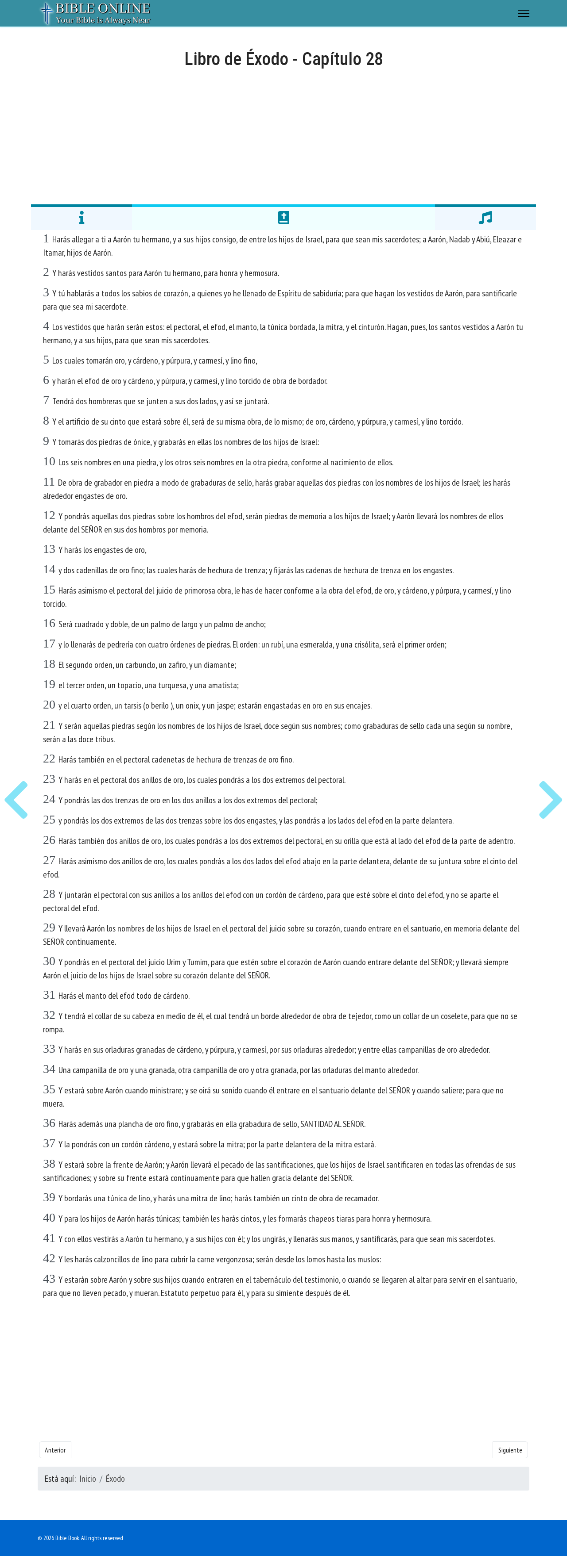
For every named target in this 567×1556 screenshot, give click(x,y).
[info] (81, 217)
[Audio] (485, 217)
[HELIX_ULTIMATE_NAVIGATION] (523, 13)
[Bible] (283, 217)
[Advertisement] (283, 135)
